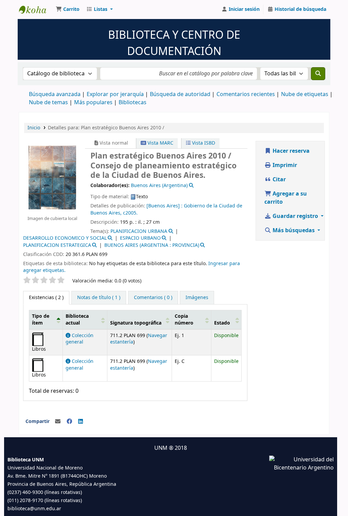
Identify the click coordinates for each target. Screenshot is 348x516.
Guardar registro (295, 216)
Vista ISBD (203, 143)
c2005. (130, 213)
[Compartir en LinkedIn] (80, 421)
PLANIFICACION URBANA (138, 231)
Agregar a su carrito (285, 198)
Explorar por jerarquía (115, 94)
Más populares (93, 102)
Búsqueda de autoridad (180, 94)
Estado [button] (222, 323)
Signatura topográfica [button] (135, 323)
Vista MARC (159, 143)
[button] (67, 9)
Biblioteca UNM (36, 9)
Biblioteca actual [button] (77, 319)
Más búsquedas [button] (293, 230)
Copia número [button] (184, 319)
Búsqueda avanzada (55, 94)
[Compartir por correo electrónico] (58, 421)
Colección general (79, 339)
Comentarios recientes (245, 94)
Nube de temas (48, 102)
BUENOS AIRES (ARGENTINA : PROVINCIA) (151, 245)
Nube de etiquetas (304, 94)
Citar (278, 180)
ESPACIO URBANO (140, 238)
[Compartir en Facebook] (69, 421)
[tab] (98, 298)
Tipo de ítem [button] (40, 319)
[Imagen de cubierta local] (52, 177)
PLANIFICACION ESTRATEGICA (57, 245)
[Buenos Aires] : (165, 205)
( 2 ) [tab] (46, 297)
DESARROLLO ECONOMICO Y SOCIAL (65, 238)
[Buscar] (318, 73)
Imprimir (284, 165)
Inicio (34, 127)
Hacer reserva (290, 151)
